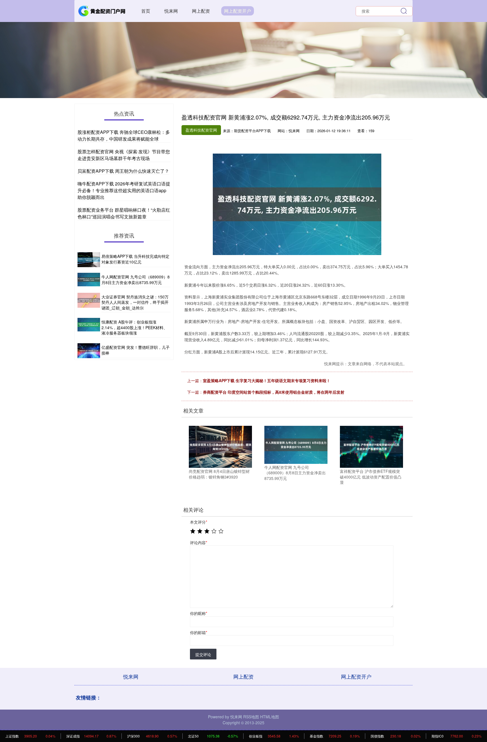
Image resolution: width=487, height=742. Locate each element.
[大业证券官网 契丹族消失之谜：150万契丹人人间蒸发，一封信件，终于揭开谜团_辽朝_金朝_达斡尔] (89, 303)
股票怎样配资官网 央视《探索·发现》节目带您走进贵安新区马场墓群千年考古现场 (124, 154)
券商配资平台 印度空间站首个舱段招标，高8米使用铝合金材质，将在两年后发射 (273, 392)
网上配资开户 (237, 11)
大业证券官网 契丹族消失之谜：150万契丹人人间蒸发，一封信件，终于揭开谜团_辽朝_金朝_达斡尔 (135, 302)
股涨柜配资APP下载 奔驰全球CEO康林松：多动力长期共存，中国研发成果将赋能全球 (124, 135)
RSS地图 (251, 716)
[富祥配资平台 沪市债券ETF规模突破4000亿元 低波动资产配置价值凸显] (371, 446)
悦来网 (171, 11)
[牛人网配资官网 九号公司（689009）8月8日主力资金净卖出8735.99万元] (295, 444)
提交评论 (203, 654)
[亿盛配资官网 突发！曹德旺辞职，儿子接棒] (89, 350)
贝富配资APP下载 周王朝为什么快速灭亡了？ (123, 171)
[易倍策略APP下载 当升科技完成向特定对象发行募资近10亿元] (89, 259)
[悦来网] (102, 10)
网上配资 (201, 11)
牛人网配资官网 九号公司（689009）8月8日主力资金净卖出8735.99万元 (135, 279)
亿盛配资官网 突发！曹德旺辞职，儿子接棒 (135, 350)
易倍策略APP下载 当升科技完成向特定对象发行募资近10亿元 (135, 259)
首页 (145, 11)
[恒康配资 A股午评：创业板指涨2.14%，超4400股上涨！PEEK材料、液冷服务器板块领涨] (89, 328)
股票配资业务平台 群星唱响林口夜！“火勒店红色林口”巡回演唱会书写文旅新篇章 (124, 213)
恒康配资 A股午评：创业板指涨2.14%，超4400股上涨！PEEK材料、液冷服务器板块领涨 (134, 327)
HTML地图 (269, 716)
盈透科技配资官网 (201, 130)
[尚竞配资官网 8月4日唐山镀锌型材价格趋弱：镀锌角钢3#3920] (220, 446)
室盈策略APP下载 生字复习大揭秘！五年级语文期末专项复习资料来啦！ (266, 380)
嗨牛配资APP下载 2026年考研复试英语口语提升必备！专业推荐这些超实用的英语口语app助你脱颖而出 (124, 190)
